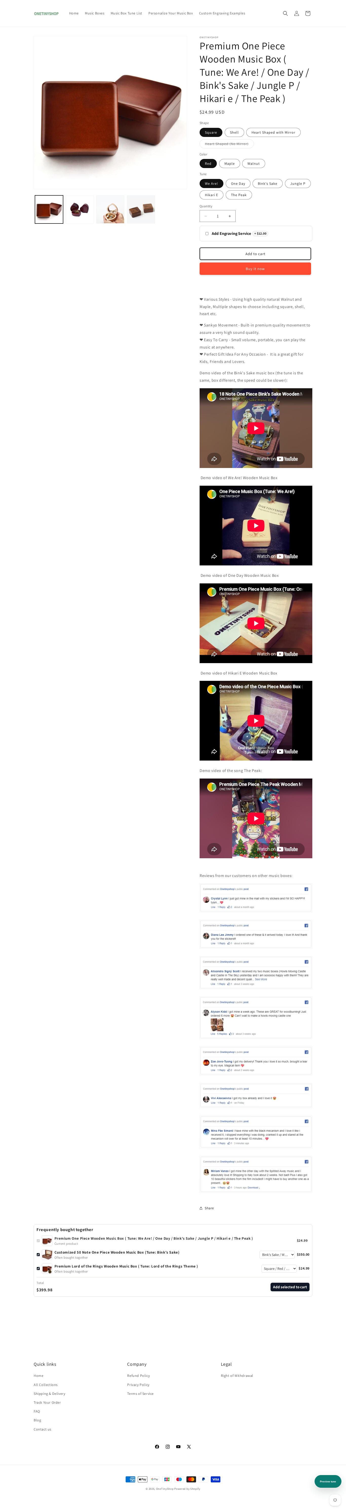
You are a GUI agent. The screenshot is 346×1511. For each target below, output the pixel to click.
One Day (238, 183)
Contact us (42, 1429)
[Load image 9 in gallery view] (141, 209)
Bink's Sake (267, 183)
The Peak (239, 195)
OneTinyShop (165, 1488)
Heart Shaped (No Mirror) (229, 144)
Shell (234, 132)
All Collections (46, 1384)
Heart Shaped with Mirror (273, 132)
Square (211, 132)
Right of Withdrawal (237, 1375)
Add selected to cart (290, 1286)
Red (208, 163)
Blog (37, 1420)
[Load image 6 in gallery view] (110, 209)
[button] (285, 13)
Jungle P (297, 183)
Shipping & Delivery (49, 1393)
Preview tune (328, 1481)
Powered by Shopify (187, 1488)
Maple (229, 163)
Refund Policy (138, 1375)
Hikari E (211, 195)
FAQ (37, 1411)
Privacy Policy (138, 1384)
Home (38, 1375)
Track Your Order (47, 1402)
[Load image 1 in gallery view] (49, 209)
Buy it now (255, 268)
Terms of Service (140, 1393)
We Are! (211, 183)
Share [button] (209, 1208)
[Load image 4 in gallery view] (80, 209)
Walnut (253, 163)
